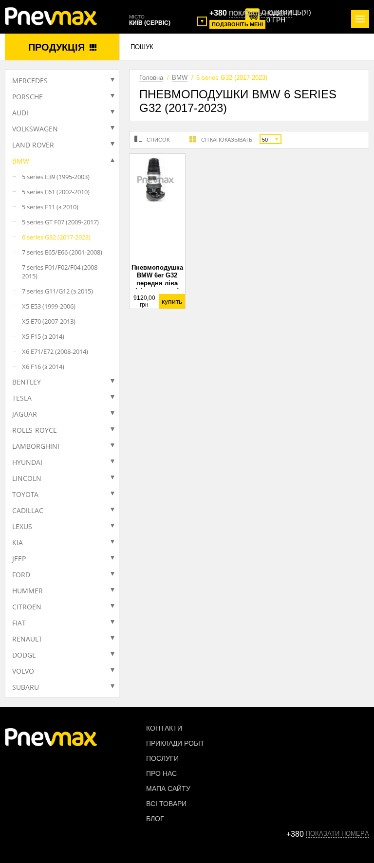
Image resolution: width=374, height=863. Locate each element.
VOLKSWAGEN (35, 128)
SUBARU (25, 687)
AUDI (20, 112)
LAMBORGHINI (35, 446)
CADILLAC (27, 510)
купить (172, 301)
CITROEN (26, 606)
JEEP (19, 558)
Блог (155, 819)
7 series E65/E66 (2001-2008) (62, 252)
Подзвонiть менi (237, 24)
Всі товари (166, 804)
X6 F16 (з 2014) (43, 366)
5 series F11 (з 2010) (50, 206)
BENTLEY (26, 381)
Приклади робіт (175, 743)
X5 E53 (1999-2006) (48, 306)
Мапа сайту (168, 788)
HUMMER (27, 590)
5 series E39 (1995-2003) (56, 176)
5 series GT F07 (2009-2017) (60, 222)
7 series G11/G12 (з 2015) (57, 291)
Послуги (162, 758)
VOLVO (23, 671)
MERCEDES (30, 80)
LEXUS (22, 526)
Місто (137, 16)
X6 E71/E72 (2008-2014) (55, 351)
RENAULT (27, 638)
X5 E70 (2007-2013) (48, 321)
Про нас (161, 773)
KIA (17, 542)
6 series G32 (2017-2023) (56, 237)
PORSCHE (27, 96)
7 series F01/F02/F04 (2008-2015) (60, 271)
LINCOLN (26, 478)
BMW (20, 160)
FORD (21, 574)
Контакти (164, 728)
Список (158, 140)
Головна (151, 77)
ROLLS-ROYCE (34, 430)
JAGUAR (24, 414)
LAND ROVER (33, 144)
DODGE (24, 655)
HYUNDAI (27, 462)
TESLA (22, 398)
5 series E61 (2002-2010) (56, 191)
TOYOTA (25, 494)
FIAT (19, 622)
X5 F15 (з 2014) (43, 336)
